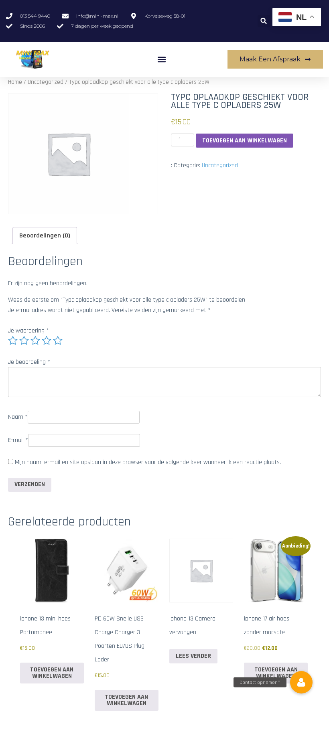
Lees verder (193, 656)
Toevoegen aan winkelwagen (244, 140)
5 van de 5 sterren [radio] (58, 340)
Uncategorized (45, 82)
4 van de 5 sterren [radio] (46, 340)
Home (15, 82)
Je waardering (28, 330)
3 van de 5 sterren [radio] (35, 340)
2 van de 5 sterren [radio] (24, 340)
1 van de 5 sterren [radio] (13, 340)
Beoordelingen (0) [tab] (44, 235)
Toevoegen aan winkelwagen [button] (51, 672)
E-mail (18, 440)
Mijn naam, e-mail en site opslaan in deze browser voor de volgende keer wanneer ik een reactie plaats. (148, 462)
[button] (264, 21)
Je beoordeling (29, 362)
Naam (18, 417)
